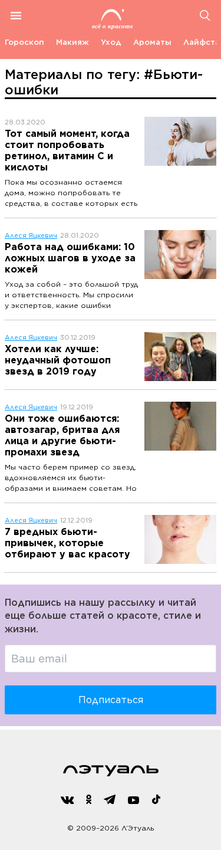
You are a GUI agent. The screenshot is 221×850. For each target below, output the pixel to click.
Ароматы (152, 42)
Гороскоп (24, 42)
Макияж (72, 42)
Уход (111, 42)
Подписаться (110, 699)
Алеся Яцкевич (31, 235)
